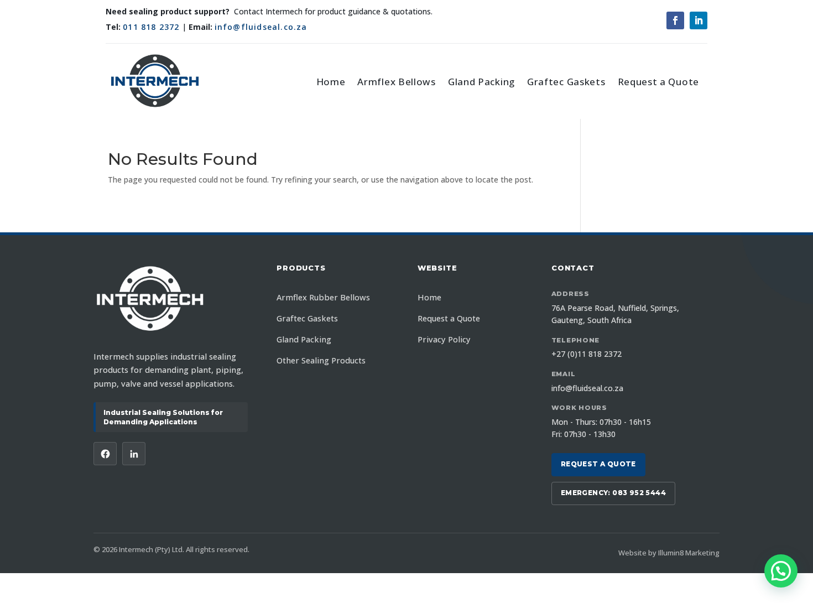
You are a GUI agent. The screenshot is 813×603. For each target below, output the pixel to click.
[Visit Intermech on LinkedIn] (133, 453)
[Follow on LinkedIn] (698, 20)
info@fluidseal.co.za (261, 27)
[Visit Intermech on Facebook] (105, 453)
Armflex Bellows (396, 81)
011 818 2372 (151, 27)
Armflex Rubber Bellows (323, 297)
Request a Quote (659, 81)
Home (331, 81)
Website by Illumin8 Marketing (669, 553)
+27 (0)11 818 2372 (586, 354)
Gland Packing (481, 81)
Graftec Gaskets (566, 81)
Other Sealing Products (321, 360)
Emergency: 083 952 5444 (613, 492)
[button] (781, 571)
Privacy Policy (444, 339)
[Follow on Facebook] (675, 20)
